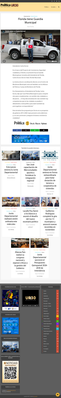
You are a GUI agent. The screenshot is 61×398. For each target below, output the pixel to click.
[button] (30, 298)
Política (46, 7)
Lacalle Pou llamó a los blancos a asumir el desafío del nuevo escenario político (30, 216)
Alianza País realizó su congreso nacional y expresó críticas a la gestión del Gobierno (20, 260)
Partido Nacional (34, 16)
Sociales (53, 7)
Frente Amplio (7, 162)
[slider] (29, 305)
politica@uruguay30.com (11, 390)
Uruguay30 (35, 396)
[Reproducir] (23, 305)
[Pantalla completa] (37, 305)
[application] (30, 298)
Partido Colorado (14, 162)
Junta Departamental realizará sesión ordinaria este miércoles (11, 219)
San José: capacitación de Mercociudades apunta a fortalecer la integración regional (30, 173)
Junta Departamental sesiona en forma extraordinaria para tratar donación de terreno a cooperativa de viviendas (50, 178)
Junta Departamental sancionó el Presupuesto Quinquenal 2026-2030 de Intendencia (39, 263)
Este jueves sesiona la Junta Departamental (11, 170)
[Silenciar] (35, 305)
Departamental (27, 16)
